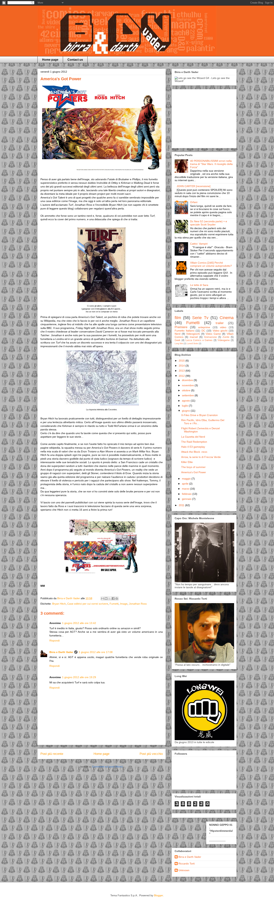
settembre (188, 395)
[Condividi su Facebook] (113, 598)
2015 (182, 360)
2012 (182, 375)
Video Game (213, 333)
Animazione (210, 337)
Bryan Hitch (59, 603)
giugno (186, 410)
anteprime (204, 327)
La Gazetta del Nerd (193, 436)
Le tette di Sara (199, 285)
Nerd (177, 333)
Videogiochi (193, 333)
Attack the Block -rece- (194, 451)
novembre (188, 385)
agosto (186, 400)
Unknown (183, 870)
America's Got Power (193, 472)
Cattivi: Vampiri (199, 243)
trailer (220, 323)
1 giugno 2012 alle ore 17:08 (96, 652)
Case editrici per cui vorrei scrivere (87, 603)
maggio (186, 478)
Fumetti (114, 603)
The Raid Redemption (194, 441)
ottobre (186, 390)
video (223, 327)
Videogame (224, 340)
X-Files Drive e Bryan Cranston (199, 415)
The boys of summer (193, 467)
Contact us (75, 59)
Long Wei (179, 343)
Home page (50, 59)
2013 (182, 370)
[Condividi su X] (109, 598)
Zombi (226, 337)
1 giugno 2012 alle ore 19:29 (79, 677)
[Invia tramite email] (102, 598)
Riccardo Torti (186, 863)
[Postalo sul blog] (106, 598)
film (178, 317)
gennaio (187, 498)
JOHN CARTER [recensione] (193, 186)
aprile (185, 483)
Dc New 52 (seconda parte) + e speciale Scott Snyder (208, 223)
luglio (185, 405)
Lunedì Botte (192, 343)
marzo (186, 488)
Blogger (158, 895)
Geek (177, 340)
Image (123, 603)
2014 (182, 365)
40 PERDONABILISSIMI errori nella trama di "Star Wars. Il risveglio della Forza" (211, 164)
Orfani (193, 202)
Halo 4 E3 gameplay (193, 446)
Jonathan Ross (138, 603)
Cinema (227, 317)
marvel (194, 336)
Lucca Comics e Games (199, 340)
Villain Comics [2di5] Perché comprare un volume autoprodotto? (211, 264)
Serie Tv (200, 317)
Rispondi (54, 640)
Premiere (181, 327)
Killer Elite (187, 462)
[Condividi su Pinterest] (117, 598)
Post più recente (51, 754)
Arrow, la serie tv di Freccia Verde (201, 457)
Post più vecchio (151, 754)
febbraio (187, 493)
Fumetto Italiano (184, 330)
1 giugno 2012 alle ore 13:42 (79, 623)
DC (203, 330)
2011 (182, 505)
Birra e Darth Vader (61, 652)
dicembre (188, 380)
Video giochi (220, 330)
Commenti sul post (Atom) (107, 766)
